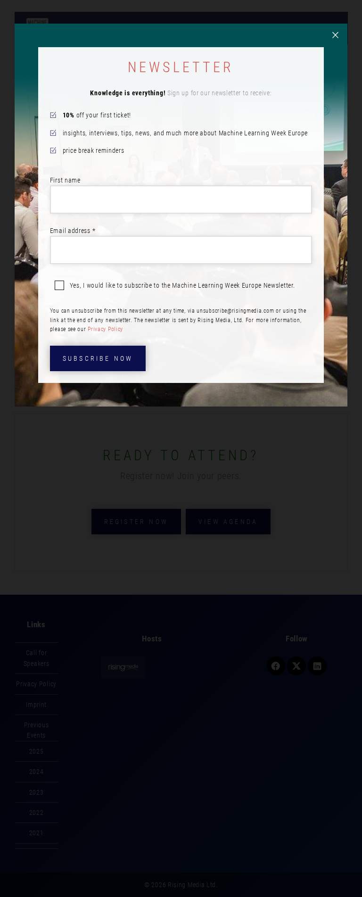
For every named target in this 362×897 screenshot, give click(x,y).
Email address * (73, 230)
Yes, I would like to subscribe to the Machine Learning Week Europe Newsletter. (182, 285)
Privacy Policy (105, 329)
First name (65, 180)
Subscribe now (98, 358)
